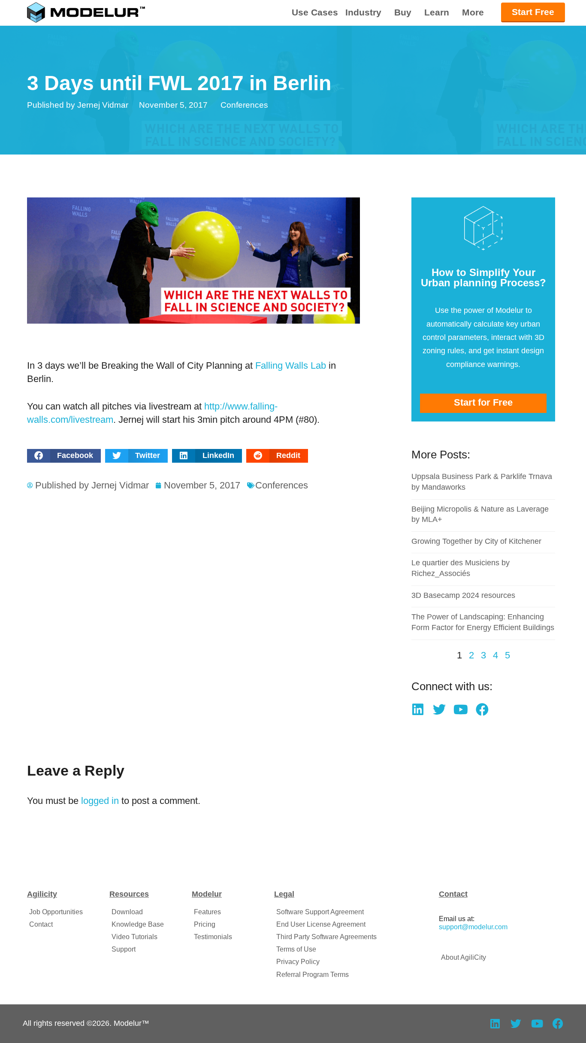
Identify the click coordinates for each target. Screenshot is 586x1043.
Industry (363, 12)
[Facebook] (482, 709)
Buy (402, 12)
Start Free (533, 12)
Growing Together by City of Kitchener (476, 541)
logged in (100, 800)
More (473, 12)
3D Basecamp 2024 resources (463, 595)
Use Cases (315, 12)
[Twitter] (439, 709)
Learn (436, 12)
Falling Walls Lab (290, 365)
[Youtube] (460, 709)
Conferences (244, 104)
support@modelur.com (473, 927)
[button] (64, 456)
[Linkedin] (417, 709)
